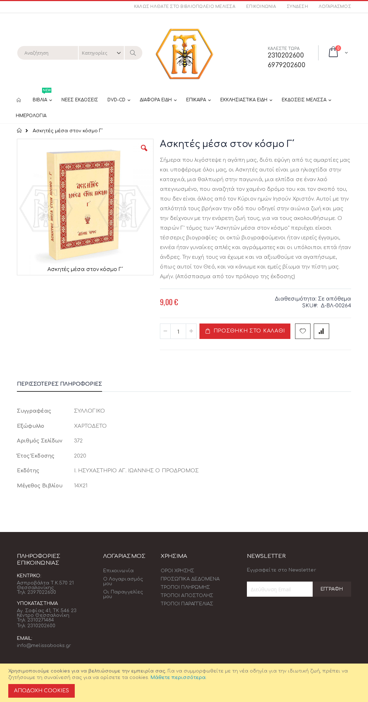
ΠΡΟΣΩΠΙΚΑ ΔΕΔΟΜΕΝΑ (190, 579)
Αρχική (19, 130)
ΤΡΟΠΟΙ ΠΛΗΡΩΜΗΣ (185, 587)
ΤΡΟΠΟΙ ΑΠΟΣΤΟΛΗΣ (187, 595)
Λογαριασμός (335, 6)
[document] (185, 683)
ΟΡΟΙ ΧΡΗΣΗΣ (177, 570)
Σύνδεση (297, 6)
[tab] (65, 385)
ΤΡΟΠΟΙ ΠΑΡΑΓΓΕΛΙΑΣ (187, 603)
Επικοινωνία (261, 6)
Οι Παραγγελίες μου (123, 594)
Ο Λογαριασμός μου (123, 581)
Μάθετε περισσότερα (178, 677)
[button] (144, 153)
